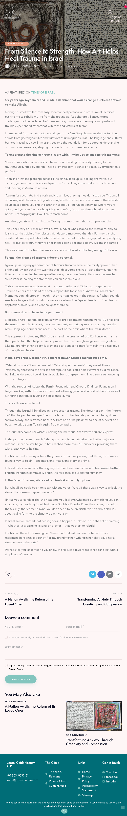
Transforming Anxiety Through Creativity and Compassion (89, 742)
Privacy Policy (16, 669)
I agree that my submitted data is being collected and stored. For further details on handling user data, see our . (65, 667)
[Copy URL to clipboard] (118, 574)
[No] (123, 807)
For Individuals (17, 43)
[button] (63, 13)
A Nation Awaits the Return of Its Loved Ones (30, 708)
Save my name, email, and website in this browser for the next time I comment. (48, 637)
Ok (64, 811)
